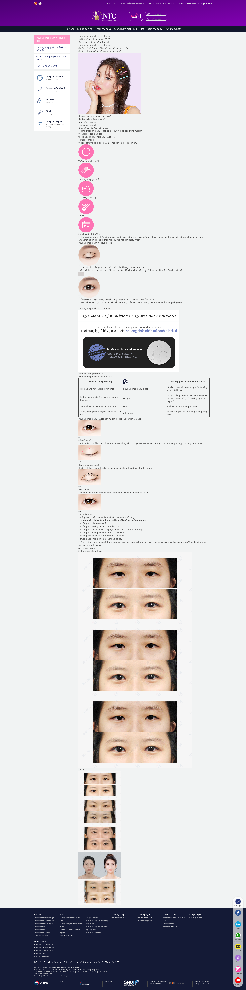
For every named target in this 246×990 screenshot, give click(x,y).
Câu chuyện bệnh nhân (187, 3)
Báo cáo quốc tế (169, 3)
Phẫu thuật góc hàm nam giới (44, 918)
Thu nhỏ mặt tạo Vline (145, 921)
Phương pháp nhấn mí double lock (50, 39)
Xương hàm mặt (122, 28)
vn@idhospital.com (45, 974)
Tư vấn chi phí (119, 3)
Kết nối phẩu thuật (204, 3)
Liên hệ (37, 962)
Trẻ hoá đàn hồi (84, 28)
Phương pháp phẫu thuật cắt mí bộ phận (51, 49)
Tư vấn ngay (156, 19)
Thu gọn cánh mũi (92, 918)
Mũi (135, 28)
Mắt (142, 28)
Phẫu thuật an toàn (134, 3)
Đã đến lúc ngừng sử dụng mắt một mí (51, 58)
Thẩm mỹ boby (154, 28)
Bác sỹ (109, 3)
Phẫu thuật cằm (39, 927)
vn (35, 3)
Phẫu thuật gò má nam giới (43, 924)
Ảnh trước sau (148, 3)
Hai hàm (69, 28)
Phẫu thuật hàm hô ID (47, 66)
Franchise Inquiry (52, 962)
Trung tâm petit (172, 28)
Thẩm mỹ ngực (103, 28)
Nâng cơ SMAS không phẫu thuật (174, 918)
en (40, 3)
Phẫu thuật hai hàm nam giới (44, 921)
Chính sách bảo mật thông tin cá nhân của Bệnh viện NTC (91, 962)
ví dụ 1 (165, 921)
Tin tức (159, 3)
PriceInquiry (156, 14)
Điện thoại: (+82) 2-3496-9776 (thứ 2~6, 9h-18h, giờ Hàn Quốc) (63, 972)
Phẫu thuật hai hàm (41, 936)
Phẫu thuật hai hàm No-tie (43, 933)
